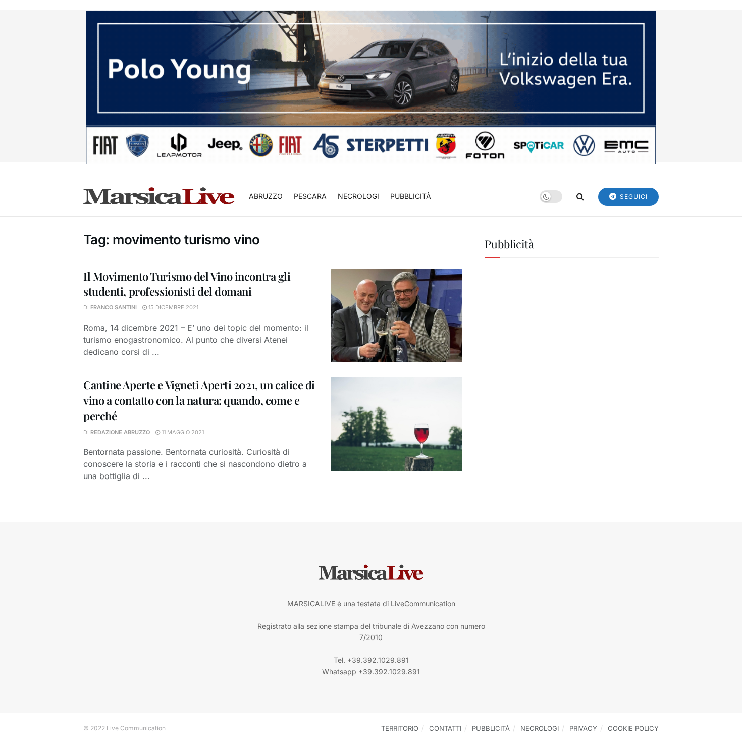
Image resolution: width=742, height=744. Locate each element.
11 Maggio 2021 (182, 432)
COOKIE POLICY (633, 728)
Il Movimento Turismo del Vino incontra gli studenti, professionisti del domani (187, 284)
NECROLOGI (358, 196)
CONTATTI (445, 728)
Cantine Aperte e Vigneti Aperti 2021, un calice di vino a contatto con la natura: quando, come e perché (199, 400)
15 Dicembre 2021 (172, 307)
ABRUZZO (266, 196)
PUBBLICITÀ (410, 196)
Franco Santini (113, 307)
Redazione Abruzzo (120, 432)
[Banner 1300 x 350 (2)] (371, 86)
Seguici (633, 196)
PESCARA (310, 196)
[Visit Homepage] (159, 196)
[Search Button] (580, 196)
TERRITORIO (399, 728)
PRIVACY (583, 728)
